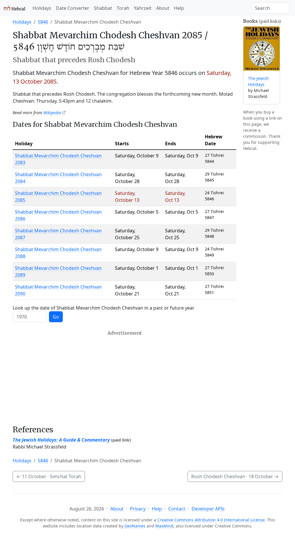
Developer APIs (208, 509)
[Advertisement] (124, 377)
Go (56, 317)
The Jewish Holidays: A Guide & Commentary (61, 440)
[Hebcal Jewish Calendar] (14, 8)
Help (179, 8)
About (162, 8)
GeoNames (134, 526)
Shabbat (103, 8)
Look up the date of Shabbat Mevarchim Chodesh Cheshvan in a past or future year (103, 308)
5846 (43, 22)
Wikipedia (52, 112)
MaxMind (164, 526)
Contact (176, 509)
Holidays (42, 8)
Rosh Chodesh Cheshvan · (235, 476)
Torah (123, 8)
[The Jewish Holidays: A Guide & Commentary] (261, 49)
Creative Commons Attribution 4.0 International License (211, 520)
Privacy (137, 509)
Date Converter (72, 8)
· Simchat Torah (48, 476)
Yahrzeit (143, 8)
